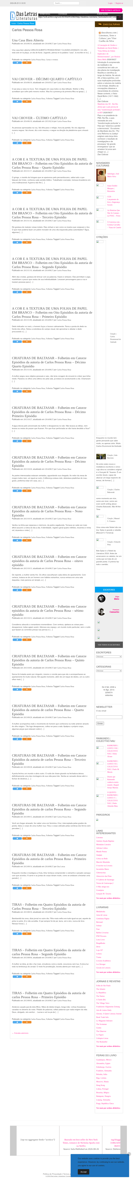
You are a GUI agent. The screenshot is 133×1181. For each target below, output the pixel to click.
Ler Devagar (100, 964)
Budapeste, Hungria (103, 1096)
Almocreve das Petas (103, 876)
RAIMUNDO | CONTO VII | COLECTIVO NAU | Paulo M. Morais (113, 766)
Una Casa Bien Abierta (28, 40)
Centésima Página (102, 919)
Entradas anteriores (20, 1033)
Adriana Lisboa (102, 848)
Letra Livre (100, 940)
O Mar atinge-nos (102, 887)
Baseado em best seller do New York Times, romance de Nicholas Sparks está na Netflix (81, 1142)
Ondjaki (99, 855)
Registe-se (119, 3)
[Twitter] (17, 62)
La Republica (101, 993)
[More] (26, 62)
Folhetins (49, 99)
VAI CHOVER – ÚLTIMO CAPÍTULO (39, 118)
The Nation (100, 996)
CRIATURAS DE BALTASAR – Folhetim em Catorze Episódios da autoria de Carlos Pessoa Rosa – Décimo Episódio (49, 462)
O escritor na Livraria (104, 866)
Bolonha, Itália (101, 1074)
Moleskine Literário (103, 845)
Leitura (99, 954)
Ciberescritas (101, 873)
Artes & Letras (101, 915)
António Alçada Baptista (105, 841)
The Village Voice (102, 1003)
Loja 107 (99, 950)
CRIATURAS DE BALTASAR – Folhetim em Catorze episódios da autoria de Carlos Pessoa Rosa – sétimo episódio (49, 611)
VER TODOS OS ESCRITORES (109, 645)
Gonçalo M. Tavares (103, 894)
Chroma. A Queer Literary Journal (108, 1014)
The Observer (101, 1031)
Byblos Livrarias (102, 933)
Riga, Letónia (101, 1078)
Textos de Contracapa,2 (104, 883)
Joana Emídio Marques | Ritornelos (112, 188)
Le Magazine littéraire (104, 1021)
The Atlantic (100, 989)
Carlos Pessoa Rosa (64, 44)
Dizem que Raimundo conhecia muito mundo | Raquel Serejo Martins (113, 782)
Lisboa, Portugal (102, 1089)
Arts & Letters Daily (103, 1010)
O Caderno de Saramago (105, 880)
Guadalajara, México (103, 1060)
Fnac (98, 929)
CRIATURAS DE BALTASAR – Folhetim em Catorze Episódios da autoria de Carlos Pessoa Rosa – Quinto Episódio (49, 660)
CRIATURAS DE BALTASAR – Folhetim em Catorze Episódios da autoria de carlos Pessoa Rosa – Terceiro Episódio (49, 760)
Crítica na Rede (102, 859)
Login (110, 3)
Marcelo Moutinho (103, 862)
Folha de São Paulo (103, 986)
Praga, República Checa (105, 1103)
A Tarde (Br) (101, 1000)
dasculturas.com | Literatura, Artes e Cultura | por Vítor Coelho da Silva (108, 36)
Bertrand (99, 922)
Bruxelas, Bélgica (102, 1093)
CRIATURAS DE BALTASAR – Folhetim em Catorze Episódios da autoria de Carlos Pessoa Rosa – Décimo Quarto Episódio (49, 362)
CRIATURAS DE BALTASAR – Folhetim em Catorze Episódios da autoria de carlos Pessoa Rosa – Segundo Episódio (49, 809)
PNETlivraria (101, 936)
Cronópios (100, 890)
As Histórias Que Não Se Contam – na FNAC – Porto (113, 213)
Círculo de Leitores (103, 968)
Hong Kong (100, 1085)
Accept (84, 1172)
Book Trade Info (102, 1017)
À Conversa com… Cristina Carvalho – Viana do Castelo (114, 224)
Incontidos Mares (102, 869)
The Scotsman (101, 1024)
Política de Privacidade (52, 1174)
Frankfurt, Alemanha (104, 1071)
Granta (98, 1028)
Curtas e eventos (52, 60)
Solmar (99, 926)
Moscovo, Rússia (102, 1082)
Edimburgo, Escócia (103, 1067)
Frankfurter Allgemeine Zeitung (108, 1007)
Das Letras (61, 867)
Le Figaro (100, 1035)
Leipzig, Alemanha (103, 1100)
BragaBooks (100, 943)
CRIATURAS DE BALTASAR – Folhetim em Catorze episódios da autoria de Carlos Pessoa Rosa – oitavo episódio (49, 561)
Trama (98, 957)
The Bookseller (101, 1042)
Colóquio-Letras (102, 1038)
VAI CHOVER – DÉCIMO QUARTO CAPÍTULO (47, 79)
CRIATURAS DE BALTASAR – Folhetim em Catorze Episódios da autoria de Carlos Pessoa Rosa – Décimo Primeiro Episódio (49, 412)
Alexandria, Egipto (103, 1063)
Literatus (99, 838)
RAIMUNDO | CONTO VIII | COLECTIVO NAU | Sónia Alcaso (112, 751)
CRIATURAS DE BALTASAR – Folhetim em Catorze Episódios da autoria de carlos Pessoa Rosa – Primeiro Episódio (49, 859)
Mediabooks (100, 912)
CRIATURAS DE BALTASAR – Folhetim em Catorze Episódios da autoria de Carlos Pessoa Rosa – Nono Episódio (49, 511)
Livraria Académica (103, 961)
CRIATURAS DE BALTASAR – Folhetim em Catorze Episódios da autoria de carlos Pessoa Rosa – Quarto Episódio (49, 710)
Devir (98, 947)
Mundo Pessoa (101, 852)
